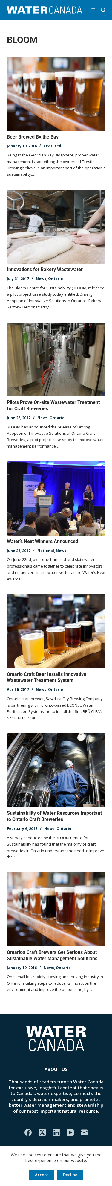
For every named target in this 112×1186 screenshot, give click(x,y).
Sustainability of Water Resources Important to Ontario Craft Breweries (54, 816)
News (41, 278)
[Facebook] (28, 1132)
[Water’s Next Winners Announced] (56, 498)
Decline (70, 1174)
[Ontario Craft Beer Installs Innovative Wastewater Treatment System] (56, 631)
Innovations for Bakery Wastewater (45, 269)
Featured (52, 145)
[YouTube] (70, 1132)
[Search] (103, 10)
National (45, 550)
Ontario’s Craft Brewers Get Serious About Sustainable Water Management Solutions (52, 955)
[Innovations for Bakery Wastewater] (56, 227)
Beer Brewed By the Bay (33, 137)
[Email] (84, 1132)
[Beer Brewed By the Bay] (56, 94)
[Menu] (92, 10)
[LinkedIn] (56, 1132)
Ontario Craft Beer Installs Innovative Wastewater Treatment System (46, 677)
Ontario (55, 278)
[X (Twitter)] (42, 1132)
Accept (41, 1174)
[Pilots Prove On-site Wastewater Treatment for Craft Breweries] (56, 360)
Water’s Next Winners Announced (42, 541)
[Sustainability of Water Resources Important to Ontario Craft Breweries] (56, 770)
